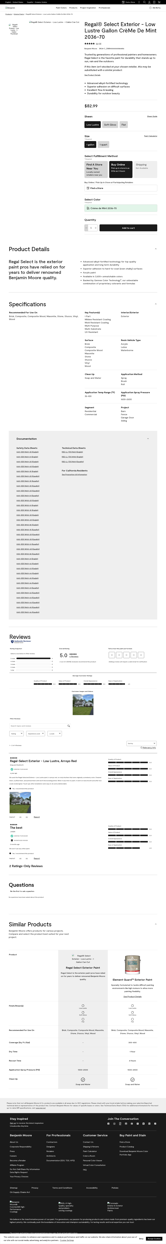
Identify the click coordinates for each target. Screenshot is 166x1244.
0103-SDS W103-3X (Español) (28, 539)
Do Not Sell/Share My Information (25, 1169)
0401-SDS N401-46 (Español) (28, 612)
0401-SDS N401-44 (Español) (28, 602)
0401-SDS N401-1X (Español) (28, 481)
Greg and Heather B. (17, 765)
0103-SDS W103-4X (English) (28, 520)
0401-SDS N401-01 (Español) (28, 496)
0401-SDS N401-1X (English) (27, 471)
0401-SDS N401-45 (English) (28, 578)
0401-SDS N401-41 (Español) (28, 588)
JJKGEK (12, 831)
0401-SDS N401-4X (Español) (28, 491)
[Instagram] (114, 1124)
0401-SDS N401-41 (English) (27, 559)
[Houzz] (143, 1124)
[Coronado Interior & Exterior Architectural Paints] (119, 1206)
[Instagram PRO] (120, 1124)
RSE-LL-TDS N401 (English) (72, 452)
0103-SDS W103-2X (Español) (28, 534)
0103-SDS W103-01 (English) (27, 505)
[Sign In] (149, 2)
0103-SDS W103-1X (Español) (28, 530)
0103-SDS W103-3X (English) (28, 515)
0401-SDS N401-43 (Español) (28, 598)
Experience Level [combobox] (34, 734)
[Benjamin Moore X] (138, 1124)
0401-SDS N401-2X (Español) (28, 476)
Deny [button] (141, 1239)
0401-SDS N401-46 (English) (28, 583)
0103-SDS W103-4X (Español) (28, 549)
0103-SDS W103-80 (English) (28, 525)
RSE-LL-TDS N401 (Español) (73, 462)
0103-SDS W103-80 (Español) (28, 554)
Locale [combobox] (52, 734)
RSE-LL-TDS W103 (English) (72, 457)
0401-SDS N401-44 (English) (28, 573)
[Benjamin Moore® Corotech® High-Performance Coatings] (21, 1206)
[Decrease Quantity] (86, 228)
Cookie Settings (67, 1240)
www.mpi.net (41, 1108)
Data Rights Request (19, 1172)
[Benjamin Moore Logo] (13, 8)
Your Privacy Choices (19, 1176)
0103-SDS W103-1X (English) (27, 510)
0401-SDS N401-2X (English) (28, 462)
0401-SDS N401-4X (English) (28, 466)
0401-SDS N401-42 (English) (28, 564)
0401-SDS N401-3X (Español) (28, 486)
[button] (37, 2)
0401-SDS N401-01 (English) (27, 457)
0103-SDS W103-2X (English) (28, 500)
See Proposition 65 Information (74, 474)
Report (37, 817)
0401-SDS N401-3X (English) (28, 452)
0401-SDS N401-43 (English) (28, 568)
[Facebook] (108, 1124)
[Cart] (159, 2)
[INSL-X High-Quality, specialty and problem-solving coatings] (70, 1206)
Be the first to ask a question (22, 891)
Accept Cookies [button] (154, 1239)
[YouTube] (126, 1124)
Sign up (13, 1123)
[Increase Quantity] (95, 228)
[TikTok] (155, 1124)
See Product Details (92, 75)
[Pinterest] (132, 1124)
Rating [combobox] (13, 734)
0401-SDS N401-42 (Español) (28, 593)
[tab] (14, 29)
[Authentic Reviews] (21, 642)
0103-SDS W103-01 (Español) (28, 544)
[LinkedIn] (149, 1124)
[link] (154, 2)
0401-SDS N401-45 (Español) (28, 607)
